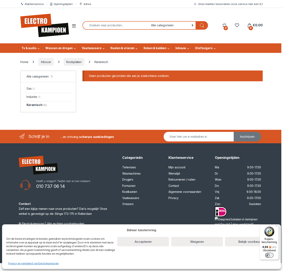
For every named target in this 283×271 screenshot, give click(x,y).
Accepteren (143, 242)
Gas (31, 88)
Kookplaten (74, 62)
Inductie (33, 96)
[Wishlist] (237, 25)
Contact (173, 185)
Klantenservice (34, 4)
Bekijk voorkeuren (251, 242)
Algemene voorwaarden (184, 191)
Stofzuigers (203, 48)
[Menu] (276, 226)
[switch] (269, 255)
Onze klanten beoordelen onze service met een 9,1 (230, 4)
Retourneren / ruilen (181, 179)
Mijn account (176, 167)
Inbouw (180, 48)
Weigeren (197, 242)
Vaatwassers (91, 48)
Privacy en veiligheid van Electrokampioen (33, 263)
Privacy (173, 198)
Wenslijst (174, 173)
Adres (87, 4)
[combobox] (115, 25)
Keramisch (37, 105)
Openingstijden (63, 4)
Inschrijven (247, 136)
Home (24, 62)
